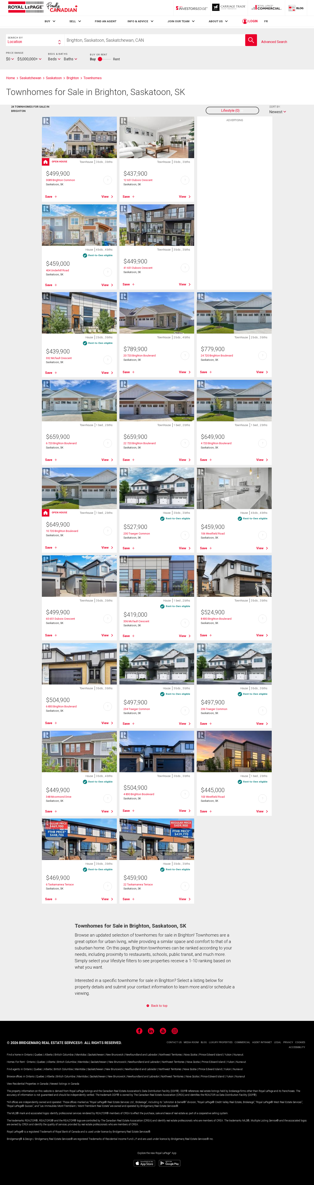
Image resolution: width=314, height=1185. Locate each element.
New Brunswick (114, 1054)
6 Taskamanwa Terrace (60, 884)
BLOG (204, 1042)
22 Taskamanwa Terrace (138, 884)
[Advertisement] (235, 190)
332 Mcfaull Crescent (59, 358)
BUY (47, 21)
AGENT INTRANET (262, 1042)
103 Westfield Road (213, 796)
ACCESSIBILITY (297, 1047)
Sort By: (274, 106)
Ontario (28, 1054)
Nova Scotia (190, 1054)
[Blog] (296, 8)
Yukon (228, 1054)
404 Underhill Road (57, 270)
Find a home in (15, 1054)
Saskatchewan (96, 1054)
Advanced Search (274, 42)
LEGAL (277, 1042)
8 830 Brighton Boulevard (216, 618)
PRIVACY (288, 1042)
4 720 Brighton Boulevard (216, 443)
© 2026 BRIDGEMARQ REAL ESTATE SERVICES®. (45, 1043)
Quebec (38, 1054)
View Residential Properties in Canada (27, 1083)
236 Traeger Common (214, 709)
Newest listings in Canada (64, 1083)
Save (48, 197)
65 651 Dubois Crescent (60, 618)
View (105, 197)
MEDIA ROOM (191, 1042)
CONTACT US (174, 1042)
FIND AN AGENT (105, 21)
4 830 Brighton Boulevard (138, 794)
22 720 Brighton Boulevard (139, 443)
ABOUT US (216, 21)
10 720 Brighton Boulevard (62, 531)
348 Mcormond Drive (58, 796)
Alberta (49, 1054)
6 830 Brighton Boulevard (61, 706)
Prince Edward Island (211, 1054)
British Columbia (63, 1054)
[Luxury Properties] (229, 8)
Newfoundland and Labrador (141, 1054)
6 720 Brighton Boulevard (61, 443)
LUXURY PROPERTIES (220, 1042)
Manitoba (80, 1054)
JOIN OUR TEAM (178, 21)
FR (266, 21)
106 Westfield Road (213, 533)
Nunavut (238, 1054)
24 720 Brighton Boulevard (217, 355)
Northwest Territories (170, 1054)
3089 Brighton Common (60, 180)
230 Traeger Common (136, 533)
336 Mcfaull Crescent (136, 621)
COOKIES (300, 1042)
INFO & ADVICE (138, 21)
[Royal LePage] (43, 8)
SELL (72, 21)
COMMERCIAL (242, 1042)
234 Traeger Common (136, 709)
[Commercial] (266, 8)
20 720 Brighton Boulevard (139, 355)
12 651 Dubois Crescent (138, 180)
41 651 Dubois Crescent (138, 267)
